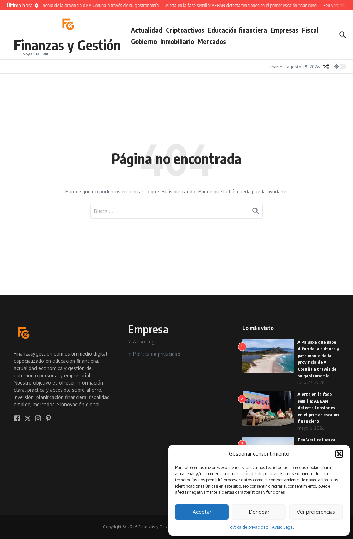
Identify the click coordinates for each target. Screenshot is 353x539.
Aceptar (202, 512)
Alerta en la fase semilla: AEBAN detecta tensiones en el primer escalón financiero (318, 407)
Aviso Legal (283, 527)
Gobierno (144, 41)
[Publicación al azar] (326, 66)
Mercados (212, 41)
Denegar (259, 512)
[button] (339, 453)
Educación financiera (237, 30)
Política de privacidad (248, 527)
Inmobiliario (177, 41)
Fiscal (310, 30)
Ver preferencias (316, 512)
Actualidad (146, 30)
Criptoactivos (185, 30)
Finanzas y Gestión (67, 44)
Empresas (285, 30)
